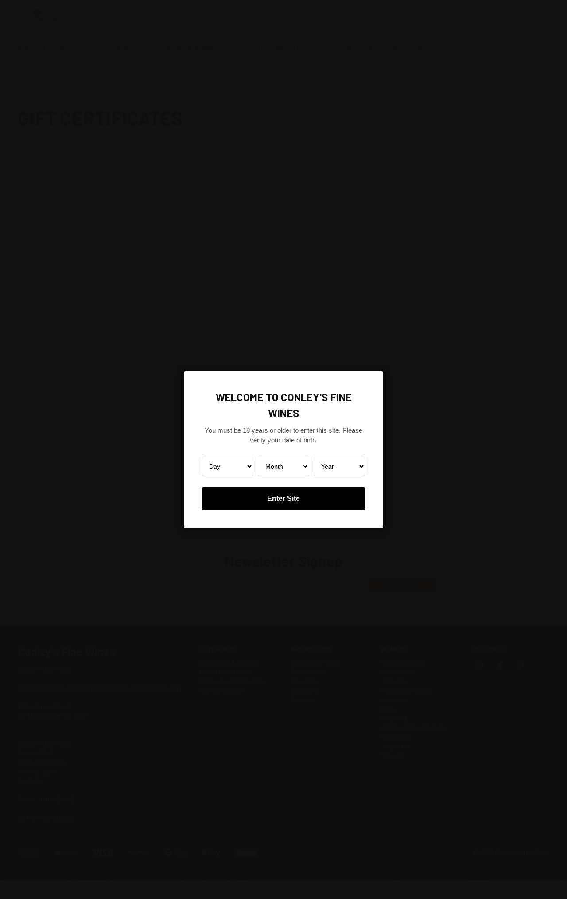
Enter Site (283, 498)
